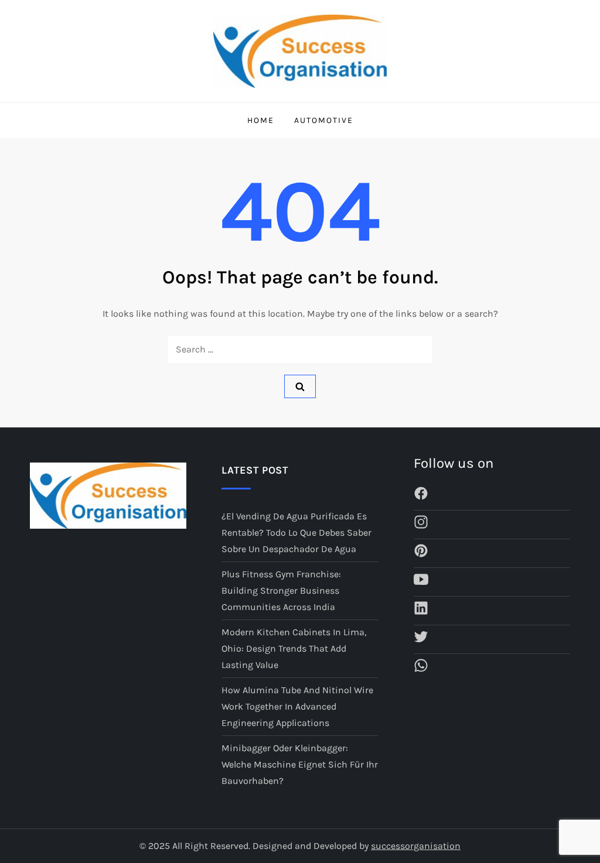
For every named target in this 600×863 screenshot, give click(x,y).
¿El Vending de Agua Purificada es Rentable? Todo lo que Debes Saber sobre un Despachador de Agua (296, 532)
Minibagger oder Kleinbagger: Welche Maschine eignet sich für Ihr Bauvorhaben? (299, 764)
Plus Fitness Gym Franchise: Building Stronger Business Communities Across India (281, 590)
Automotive (323, 120)
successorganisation (416, 845)
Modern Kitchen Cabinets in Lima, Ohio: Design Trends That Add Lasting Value (293, 648)
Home (260, 120)
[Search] (300, 386)
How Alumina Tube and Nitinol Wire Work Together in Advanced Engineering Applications (297, 706)
